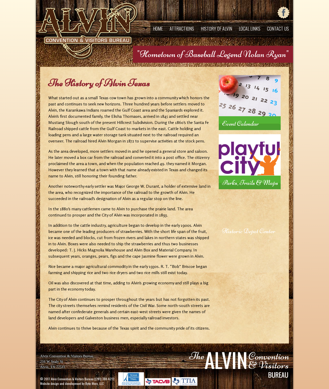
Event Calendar (240, 124)
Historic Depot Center (248, 231)
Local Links (249, 28)
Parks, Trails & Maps (250, 183)
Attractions (182, 28)
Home (158, 28)
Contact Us (278, 28)
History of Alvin (216, 28)
